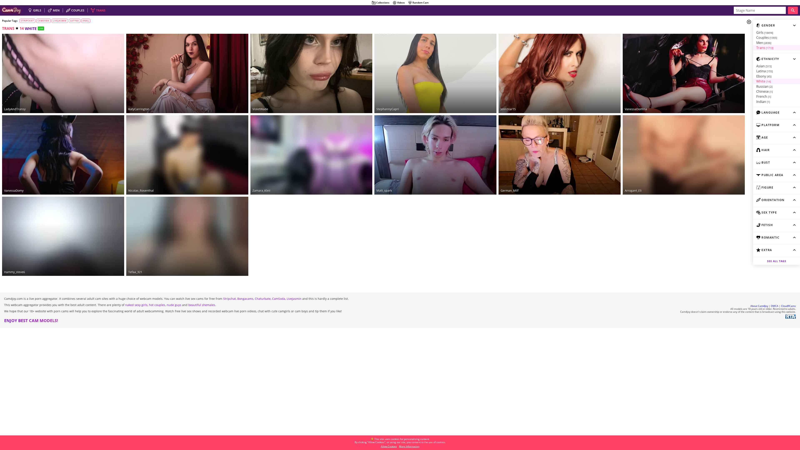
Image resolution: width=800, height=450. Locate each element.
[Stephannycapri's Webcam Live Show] (435, 73)
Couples (766, 37)
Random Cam (420, 2)
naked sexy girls (136, 305)
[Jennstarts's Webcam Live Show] (560, 73)
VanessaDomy (14, 190)
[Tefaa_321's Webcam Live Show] (187, 236)
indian (763, 101)
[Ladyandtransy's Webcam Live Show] (63, 73)
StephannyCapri (387, 109)
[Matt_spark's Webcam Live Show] (435, 155)
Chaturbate (263, 299)
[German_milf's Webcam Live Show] (560, 155)
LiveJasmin (294, 299)
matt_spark (384, 190)
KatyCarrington (138, 109)
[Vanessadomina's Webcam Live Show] (684, 73)
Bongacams (245, 299)
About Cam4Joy (759, 306)
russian (764, 86)
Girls (764, 32)
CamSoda (278, 299)
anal (85, 20)
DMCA (774, 306)
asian (764, 66)
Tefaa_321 (135, 272)
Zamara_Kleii (261, 190)
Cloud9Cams (788, 306)
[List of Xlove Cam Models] (614, 37)
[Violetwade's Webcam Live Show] (311, 73)
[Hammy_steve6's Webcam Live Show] (63, 236)
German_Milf (510, 190)
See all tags (776, 261)
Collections (382, 2)
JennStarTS (508, 109)
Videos (401, 2)
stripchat (27, 20)
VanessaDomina (636, 109)
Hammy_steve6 (14, 272)
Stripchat (229, 299)
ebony (763, 76)
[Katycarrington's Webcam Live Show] (187, 73)
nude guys (174, 305)
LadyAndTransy (15, 109)
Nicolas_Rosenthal (141, 190)
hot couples (157, 305)
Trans (764, 47)
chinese (764, 91)
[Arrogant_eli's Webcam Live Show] (684, 155)
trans (8, 28)
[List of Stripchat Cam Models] (114, 37)
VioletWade (260, 109)
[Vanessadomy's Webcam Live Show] (63, 155)
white (763, 81)
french (763, 96)
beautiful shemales (201, 305)
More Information (409, 446)
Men (763, 42)
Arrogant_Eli (633, 190)
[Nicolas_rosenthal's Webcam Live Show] (187, 155)
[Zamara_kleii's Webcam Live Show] (311, 155)
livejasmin (60, 20)
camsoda (43, 20)
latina (764, 71)
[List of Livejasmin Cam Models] (238, 37)
